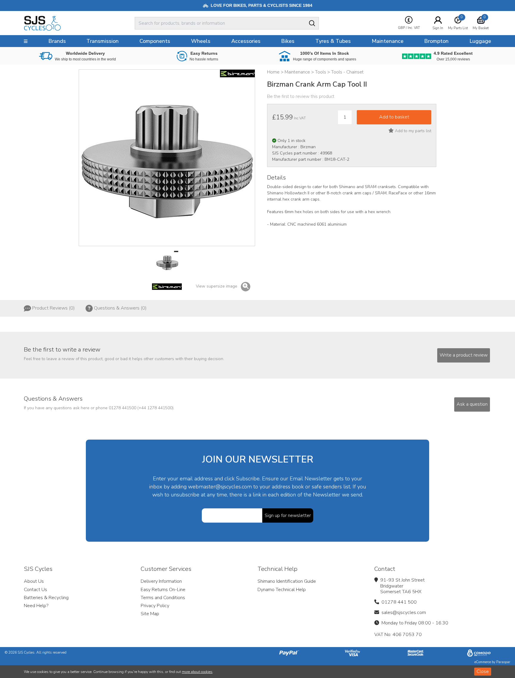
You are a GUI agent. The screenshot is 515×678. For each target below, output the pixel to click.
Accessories (245, 41)
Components (154, 41)
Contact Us (35, 589)
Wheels (200, 41)
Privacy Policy (155, 605)
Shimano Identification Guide (287, 581)
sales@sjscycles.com (403, 612)
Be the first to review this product (300, 96)
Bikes (287, 41)
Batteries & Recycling (46, 597)
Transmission (102, 41)
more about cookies (197, 671)
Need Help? (36, 605)
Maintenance (388, 41)
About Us (34, 581)
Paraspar (503, 662)
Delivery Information (161, 581)
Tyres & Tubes (333, 41)
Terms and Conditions (163, 597)
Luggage (480, 41)
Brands (57, 41)
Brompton (436, 41)
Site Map (150, 613)
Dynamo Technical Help (282, 589)
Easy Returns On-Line (163, 589)
